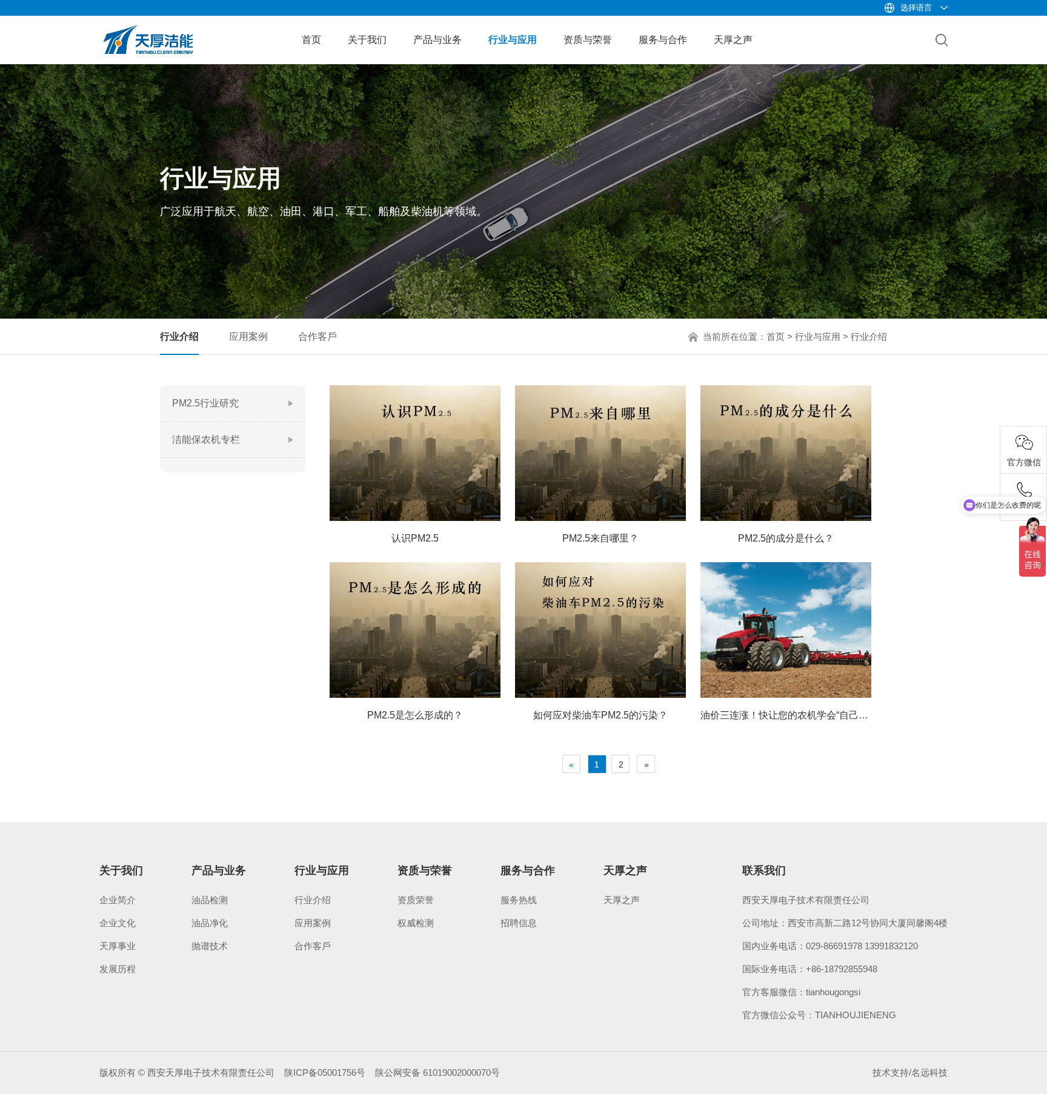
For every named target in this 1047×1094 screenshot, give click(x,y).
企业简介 (117, 900)
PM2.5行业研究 (205, 403)
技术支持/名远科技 (910, 1072)
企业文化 (117, 923)
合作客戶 (317, 336)
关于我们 (367, 40)
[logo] (147, 29)
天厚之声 (733, 40)
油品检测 (209, 900)
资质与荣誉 (587, 40)
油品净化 (209, 923)
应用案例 (248, 336)
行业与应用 (512, 40)
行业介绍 (179, 336)
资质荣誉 (415, 900)
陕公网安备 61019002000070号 (437, 1072)
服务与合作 (663, 40)
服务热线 (518, 900)
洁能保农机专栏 (206, 439)
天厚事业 (117, 946)
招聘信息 (518, 923)
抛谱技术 (209, 946)
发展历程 (117, 969)
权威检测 (415, 923)
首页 (311, 40)
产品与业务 (437, 40)
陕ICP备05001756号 (324, 1072)
